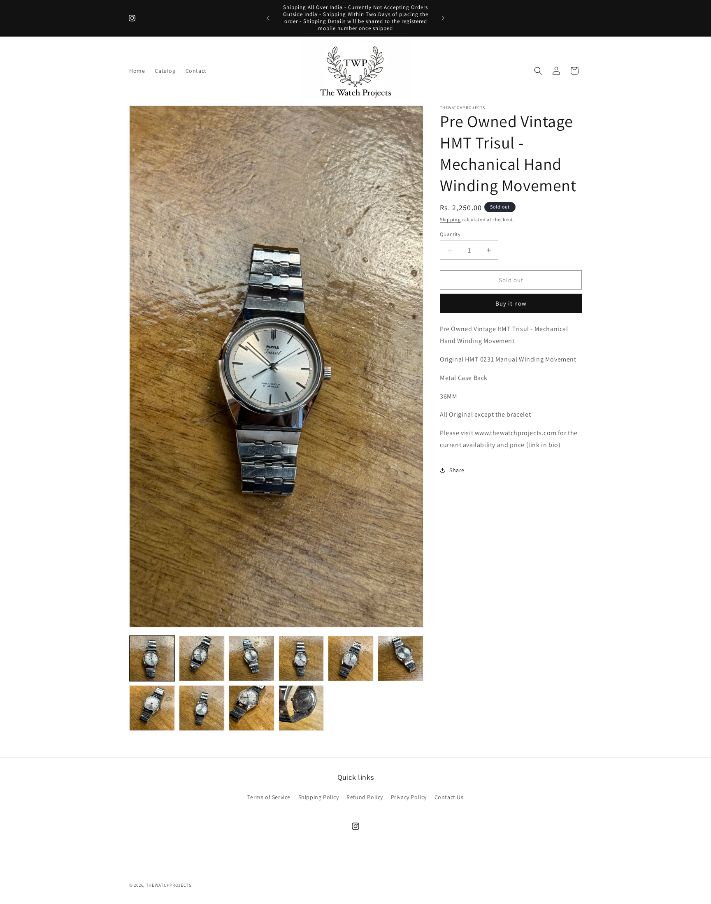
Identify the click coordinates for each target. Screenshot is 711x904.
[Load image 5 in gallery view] (351, 658)
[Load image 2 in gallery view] (202, 658)
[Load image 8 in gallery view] (202, 708)
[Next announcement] (443, 18)
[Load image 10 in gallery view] (301, 708)
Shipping (450, 219)
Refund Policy (364, 797)
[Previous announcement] (268, 18)
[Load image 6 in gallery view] (400, 658)
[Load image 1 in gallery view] (152, 658)
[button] (538, 71)
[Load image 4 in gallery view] (301, 658)
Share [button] (457, 470)
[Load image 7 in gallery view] (152, 708)
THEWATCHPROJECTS (169, 885)
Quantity (450, 233)
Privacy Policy (409, 797)
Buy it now (511, 303)
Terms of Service (268, 797)
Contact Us (449, 797)
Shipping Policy (318, 797)
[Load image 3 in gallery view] (251, 658)
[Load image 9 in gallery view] (251, 708)
